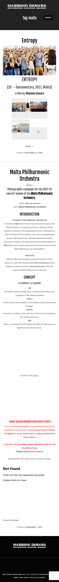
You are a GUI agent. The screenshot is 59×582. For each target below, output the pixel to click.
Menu (48, 18)
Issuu (16, 520)
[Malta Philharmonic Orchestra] (29, 451)
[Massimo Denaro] (27, 12)
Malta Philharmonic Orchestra (29, 175)
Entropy (29, 40)
